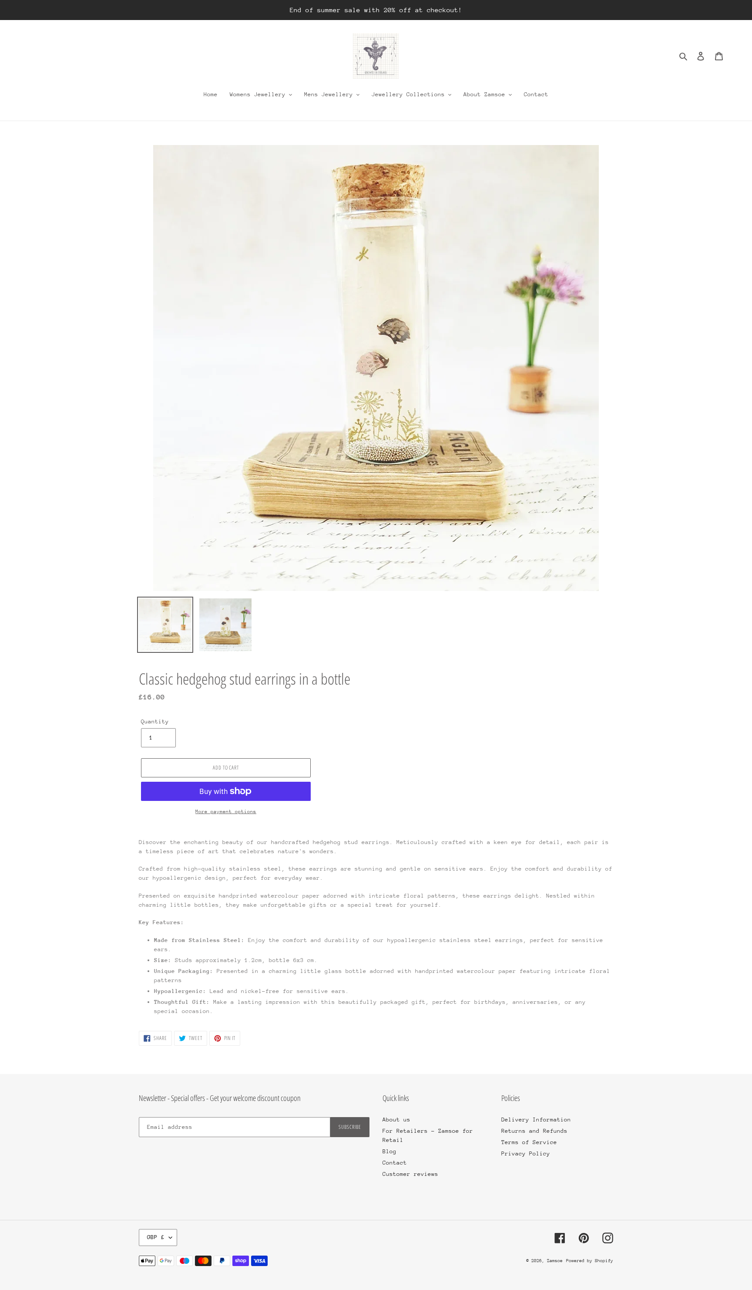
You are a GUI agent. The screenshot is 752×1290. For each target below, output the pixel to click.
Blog (389, 1151)
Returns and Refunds (534, 1131)
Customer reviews (410, 1174)
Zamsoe (555, 1260)
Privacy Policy (525, 1153)
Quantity (155, 721)
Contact (395, 1162)
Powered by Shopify (589, 1260)
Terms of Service (529, 1142)
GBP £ (155, 1237)
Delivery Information (536, 1119)
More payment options (225, 811)
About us (396, 1119)
